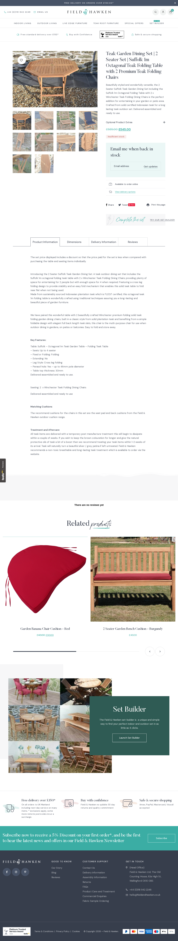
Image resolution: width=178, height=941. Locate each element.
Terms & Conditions (43, 931)
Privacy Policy (62, 931)
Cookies (76, 931)
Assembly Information (95, 877)
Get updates (151, 166)
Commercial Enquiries (95, 896)
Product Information (45, 242)
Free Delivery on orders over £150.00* (89, 3)
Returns (87, 882)
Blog (53, 872)
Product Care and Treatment (99, 891)
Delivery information (94, 872)
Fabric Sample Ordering (96, 900)
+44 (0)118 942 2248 (140, 889)
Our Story (56, 867)
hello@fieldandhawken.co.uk (145, 894)
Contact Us (89, 867)
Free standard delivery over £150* (40, 34)
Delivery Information (103, 242)
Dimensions (74, 242)
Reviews (133, 242)
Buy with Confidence (80, 34)
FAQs (85, 886)
